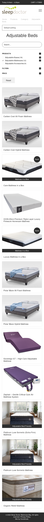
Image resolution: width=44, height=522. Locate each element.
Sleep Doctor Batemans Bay (14, 10)
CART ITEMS (36, 2)
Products (13, 19)
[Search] (40, 44)
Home (4, 19)
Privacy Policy (25, 517)
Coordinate (24, 519)
